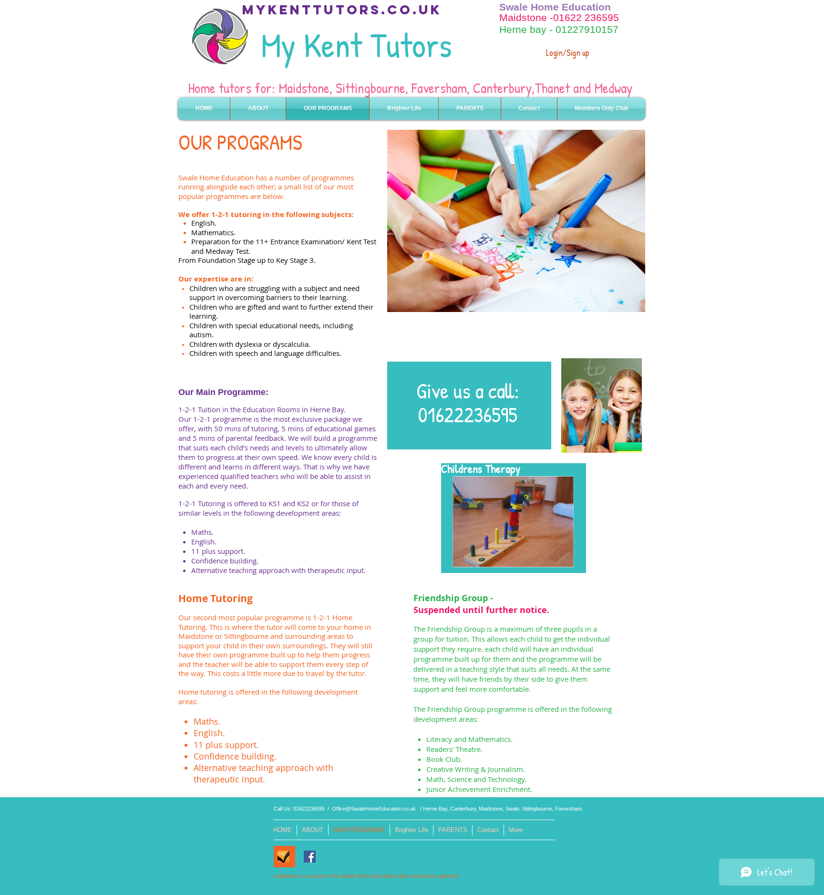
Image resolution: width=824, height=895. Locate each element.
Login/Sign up (567, 52)
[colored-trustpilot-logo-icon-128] (283, 857)
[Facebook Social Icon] (310, 857)
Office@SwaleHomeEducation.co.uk (374, 809)
